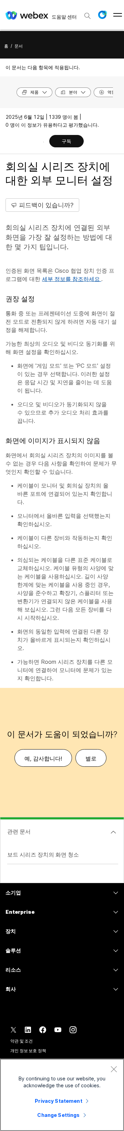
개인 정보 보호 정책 (28, 1050)
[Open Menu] (117, 15)
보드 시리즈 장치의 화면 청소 (43, 854)
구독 (66, 141)
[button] (102, 15)
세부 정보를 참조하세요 (71, 278)
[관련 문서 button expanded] (113, 832)
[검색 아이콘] (87, 16)
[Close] (113, 1069)
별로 (90, 758)
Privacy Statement (58, 1101)
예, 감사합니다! (43, 758)
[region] (62, 1095)
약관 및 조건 (21, 1041)
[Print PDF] (43, 142)
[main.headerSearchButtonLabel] (87, 13)
